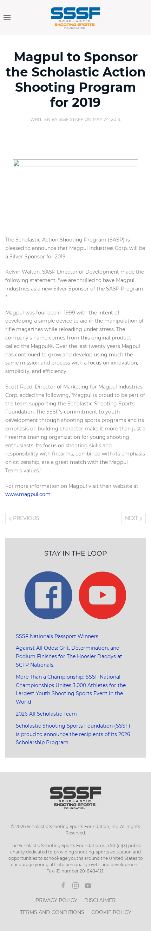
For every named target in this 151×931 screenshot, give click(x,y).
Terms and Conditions (52, 912)
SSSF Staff (71, 119)
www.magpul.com (28, 494)
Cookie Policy (111, 912)
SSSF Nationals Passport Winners (57, 636)
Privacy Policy (56, 900)
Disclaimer (100, 900)
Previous (25, 518)
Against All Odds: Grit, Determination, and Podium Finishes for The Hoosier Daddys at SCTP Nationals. (69, 656)
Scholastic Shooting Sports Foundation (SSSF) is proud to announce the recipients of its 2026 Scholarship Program (73, 734)
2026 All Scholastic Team (46, 714)
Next (132, 518)
